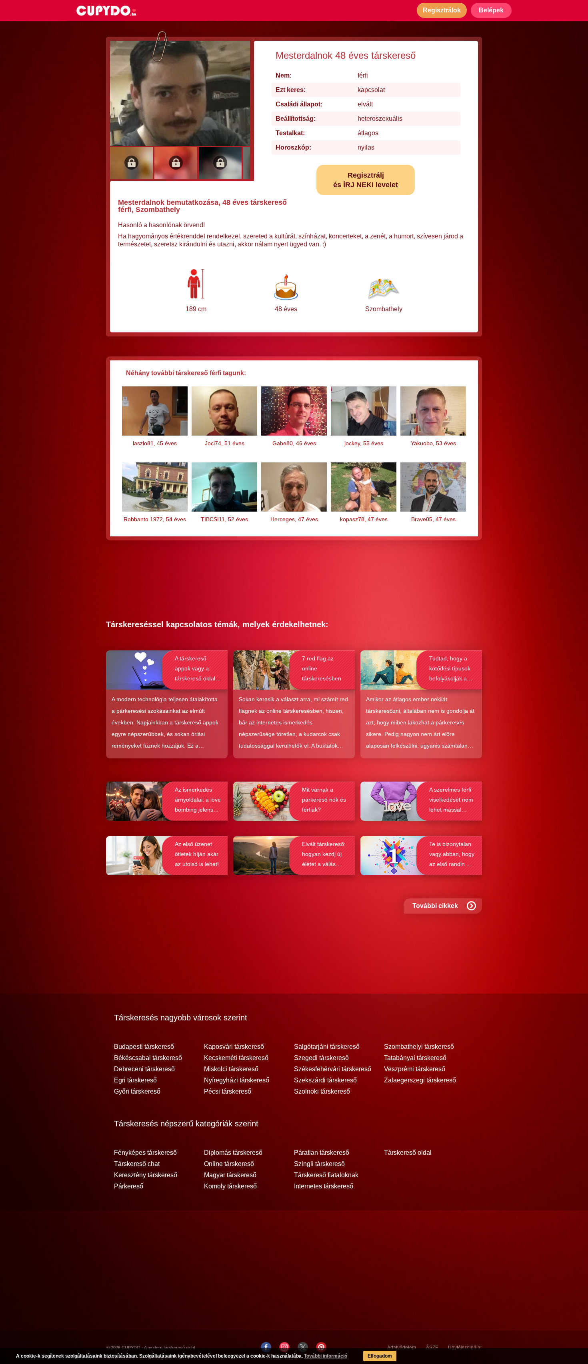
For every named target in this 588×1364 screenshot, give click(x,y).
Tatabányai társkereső (415, 1058)
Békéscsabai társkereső (148, 1058)
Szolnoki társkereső (322, 1091)
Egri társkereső (135, 1080)
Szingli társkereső (319, 1164)
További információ (325, 1356)
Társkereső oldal (408, 1153)
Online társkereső (229, 1164)
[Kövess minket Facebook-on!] (266, 1347)
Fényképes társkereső (145, 1153)
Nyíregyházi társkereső (236, 1080)
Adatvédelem (401, 1347)
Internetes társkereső (323, 1186)
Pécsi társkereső (227, 1091)
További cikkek (435, 905)
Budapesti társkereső (144, 1047)
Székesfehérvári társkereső (332, 1069)
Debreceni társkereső (144, 1069)
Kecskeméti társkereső (236, 1058)
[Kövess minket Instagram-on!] (284, 1347)
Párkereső (128, 1186)
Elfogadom (380, 1356)
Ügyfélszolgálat (465, 1347)
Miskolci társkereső (231, 1069)
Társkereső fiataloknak (326, 1175)
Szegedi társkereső (321, 1058)
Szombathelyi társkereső (419, 1047)
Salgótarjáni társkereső (327, 1047)
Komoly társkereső (230, 1186)
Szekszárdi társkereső (325, 1080)
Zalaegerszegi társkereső (420, 1080)
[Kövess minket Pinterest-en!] (321, 1347)
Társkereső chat (137, 1164)
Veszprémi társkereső (414, 1069)
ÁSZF (432, 1347)
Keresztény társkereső (145, 1175)
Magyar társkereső (230, 1175)
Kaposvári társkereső (234, 1047)
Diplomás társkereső (233, 1153)
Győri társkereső (137, 1091)
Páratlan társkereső (321, 1153)
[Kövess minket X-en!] (303, 1347)
